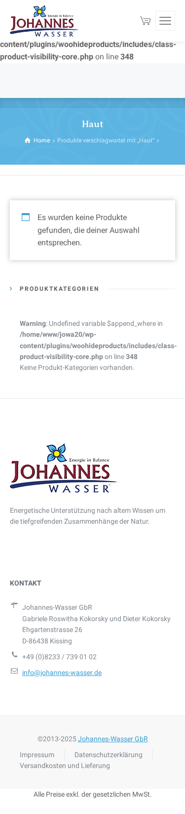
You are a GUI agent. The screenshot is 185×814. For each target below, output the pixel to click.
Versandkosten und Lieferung (65, 765)
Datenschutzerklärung (108, 755)
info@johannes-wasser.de (62, 673)
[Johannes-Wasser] (44, 21)
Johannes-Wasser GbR (113, 739)
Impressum (37, 755)
